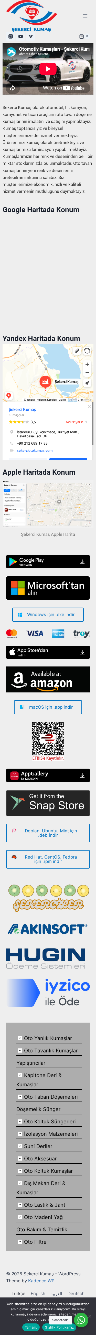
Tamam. (31, 1327)
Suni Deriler (38, 1146)
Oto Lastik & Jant (44, 1205)
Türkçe (18, 1293)
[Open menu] (85, 16)
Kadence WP (41, 1280)
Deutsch (76, 1293)
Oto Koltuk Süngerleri (50, 1121)
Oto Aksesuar (40, 1159)
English (38, 1293)
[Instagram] (10, 36)
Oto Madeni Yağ (43, 1217)
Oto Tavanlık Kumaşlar (51, 1051)
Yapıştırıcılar (30, 1063)
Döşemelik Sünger (38, 1109)
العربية (56, 1293)
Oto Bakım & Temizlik (41, 1229)
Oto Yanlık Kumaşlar (48, 1038)
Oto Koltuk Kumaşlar (48, 1171)
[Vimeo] (30, 36)
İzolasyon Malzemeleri (51, 1134)
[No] (89, 1316)
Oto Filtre (35, 1242)
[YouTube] (20, 36)
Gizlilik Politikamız (59, 1327)
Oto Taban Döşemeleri (51, 1097)
